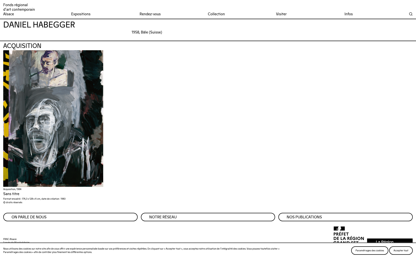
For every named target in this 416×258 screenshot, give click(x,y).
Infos (348, 14)
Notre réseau (163, 217)
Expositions (81, 14)
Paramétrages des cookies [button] (370, 250)
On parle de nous (29, 217)
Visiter (281, 14)
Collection (216, 14)
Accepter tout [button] (401, 250)
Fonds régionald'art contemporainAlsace (19, 9)
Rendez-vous (150, 14)
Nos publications (304, 217)
